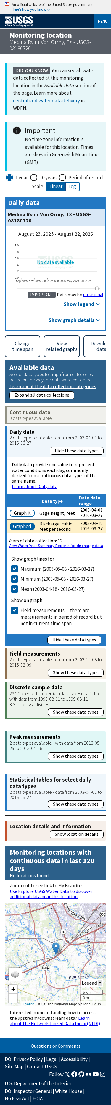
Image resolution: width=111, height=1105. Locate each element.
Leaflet (28, 1003)
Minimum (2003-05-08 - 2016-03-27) (57, 579)
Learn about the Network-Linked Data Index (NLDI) (55, 1020)
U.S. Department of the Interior (38, 1083)
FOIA (38, 1098)
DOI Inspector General (28, 1091)
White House (68, 1091)
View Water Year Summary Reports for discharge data (56, 545)
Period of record (85, 177)
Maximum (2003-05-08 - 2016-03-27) (57, 569)
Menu (102, 21)
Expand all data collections (42, 395)
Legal (52, 1059)
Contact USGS (42, 1066)
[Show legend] (100, 982)
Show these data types (76, 672)
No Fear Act (17, 1098)
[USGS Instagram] (102, 1076)
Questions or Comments (56, 1046)
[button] (55, 948)
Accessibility (74, 1059)
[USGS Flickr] (88, 1076)
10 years (48, 177)
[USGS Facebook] (74, 1076)
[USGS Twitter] (67, 1076)
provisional (93, 294)
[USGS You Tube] (95, 1076)
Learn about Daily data (34, 486)
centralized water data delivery (46, 100)
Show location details (77, 834)
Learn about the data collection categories (52, 386)
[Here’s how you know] (55, 7)
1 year (21, 177)
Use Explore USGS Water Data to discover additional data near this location (51, 893)
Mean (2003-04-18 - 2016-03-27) (52, 589)
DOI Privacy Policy (24, 1059)
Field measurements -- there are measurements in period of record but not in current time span (61, 617)
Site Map (14, 1066)
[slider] (96, 288)
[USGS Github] (81, 1076)
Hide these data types (77, 451)
